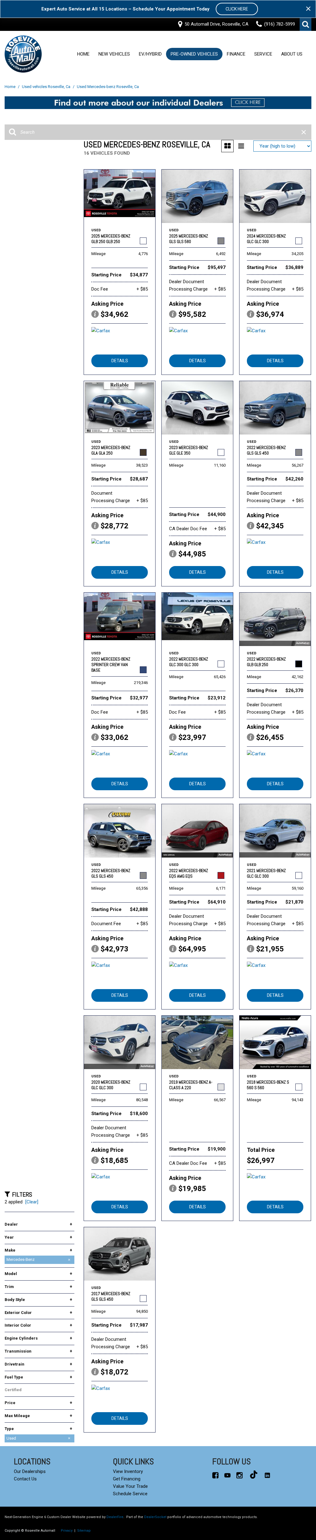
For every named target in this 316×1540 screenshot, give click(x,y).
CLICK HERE (237, 8)
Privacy (67, 1531)
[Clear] (31, 1202)
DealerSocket (155, 1517)
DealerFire (114, 1517)
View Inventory (128, 1471)
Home (83, 54)
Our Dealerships (30, 1471)
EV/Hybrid (150, 54)
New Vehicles (114, 54)
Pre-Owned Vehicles (194, 54)
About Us (291, 54)
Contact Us (25, 1479)
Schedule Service (130, 1493)
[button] (305, 24)
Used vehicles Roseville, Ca (46, 86)
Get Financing (126, 1479)
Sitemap (84, 1531)
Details (119, 360)
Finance (236, 54)
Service (263, 54)
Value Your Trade (130, 1486)
